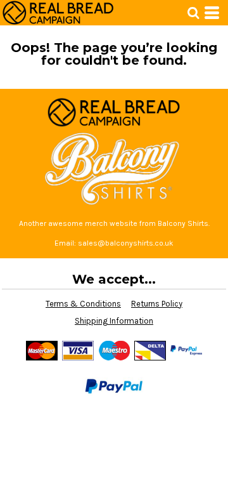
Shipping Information (114, 321)
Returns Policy (156, 303)
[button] (193, 12)
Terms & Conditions (83, 303)
